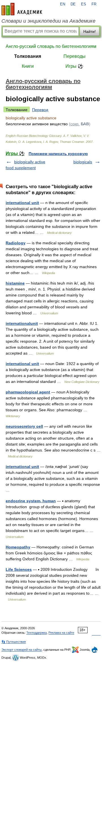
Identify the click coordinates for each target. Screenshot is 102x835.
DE (73, 4)
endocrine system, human (31, 501)
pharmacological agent (28, 392)
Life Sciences (19, 569)
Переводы (74, 56)
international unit (22, 202)
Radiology (16, 243)
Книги (28, 66)
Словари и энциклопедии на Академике (48, 21)
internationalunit (22, 323)
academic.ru (21, 9)
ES (83, 4)
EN (62, 4)
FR (94, 4)
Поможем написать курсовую (58, 153)
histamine (15, 283)
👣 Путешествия (13, 641)
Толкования (27, 56)
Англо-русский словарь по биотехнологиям (51, 46)
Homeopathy (18, 547)
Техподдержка (36, 632)
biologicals (82, 162)
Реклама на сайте (61, 632)
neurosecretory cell (24, 426)
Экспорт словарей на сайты (21, 649)
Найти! (89, 31)
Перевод (40, 109)
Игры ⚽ (74, 66)
